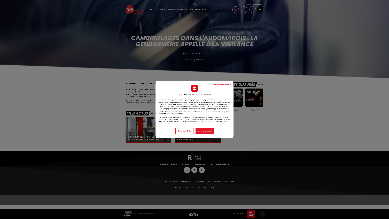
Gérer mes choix (184, 131)
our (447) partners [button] (168, 99)
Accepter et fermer (205, 131)
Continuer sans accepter (221, 85)
